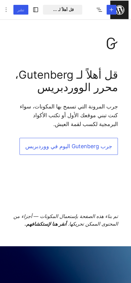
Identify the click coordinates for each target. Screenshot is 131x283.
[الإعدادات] (36, 10)
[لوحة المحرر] (65, 151)
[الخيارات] (6, 10)
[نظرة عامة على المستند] (99, 10)
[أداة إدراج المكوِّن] (111, 10)
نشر (20, 10)
